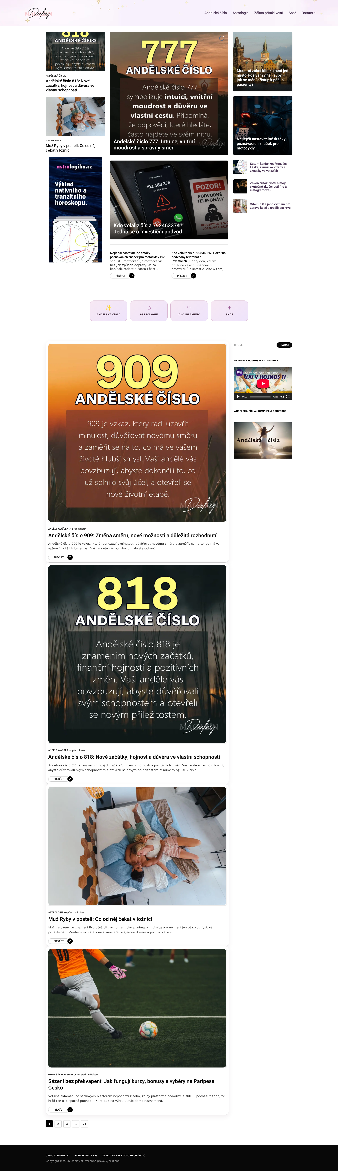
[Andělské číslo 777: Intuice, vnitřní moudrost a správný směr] (169, 93)
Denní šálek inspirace (62, 1074)
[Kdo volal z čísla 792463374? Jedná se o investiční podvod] (169, 200)
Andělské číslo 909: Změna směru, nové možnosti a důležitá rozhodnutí (132, 536)
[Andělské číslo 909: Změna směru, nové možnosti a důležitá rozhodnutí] (137, 433)
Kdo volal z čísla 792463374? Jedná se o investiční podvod (148, 229)
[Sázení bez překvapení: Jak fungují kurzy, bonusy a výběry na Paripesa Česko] (137, 1008)
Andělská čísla (56, 76)
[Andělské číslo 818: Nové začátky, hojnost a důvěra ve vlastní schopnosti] (75, 51)
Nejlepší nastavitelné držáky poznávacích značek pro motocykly (134, 255)
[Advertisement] (263, 605)
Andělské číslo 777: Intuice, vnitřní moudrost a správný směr (154, 145)
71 (84, 1124)
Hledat (284, 345)
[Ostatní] (321, 13)
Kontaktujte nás (86, 1155)
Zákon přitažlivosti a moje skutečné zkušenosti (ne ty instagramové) (268, 187)
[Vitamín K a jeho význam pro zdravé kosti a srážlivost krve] (240, 206)
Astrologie (53, 140)
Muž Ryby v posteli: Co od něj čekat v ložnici (71, 148)
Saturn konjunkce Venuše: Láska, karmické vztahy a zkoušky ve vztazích (268, 167)
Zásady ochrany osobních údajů (123, 1155)
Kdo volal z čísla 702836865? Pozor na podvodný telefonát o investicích (199, 257)
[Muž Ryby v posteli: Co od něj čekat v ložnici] (75, 116)
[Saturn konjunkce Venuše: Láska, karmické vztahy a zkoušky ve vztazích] (240, 167)
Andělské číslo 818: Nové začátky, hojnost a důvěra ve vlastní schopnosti (70, 85)
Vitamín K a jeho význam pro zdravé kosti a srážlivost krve (270, 206)
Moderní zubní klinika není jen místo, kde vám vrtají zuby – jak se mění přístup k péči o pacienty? (262, 77)
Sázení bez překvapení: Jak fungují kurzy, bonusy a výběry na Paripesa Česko (131, 1085)
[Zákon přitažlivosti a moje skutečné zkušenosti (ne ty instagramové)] (240, 186)
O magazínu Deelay (58, 1155)
